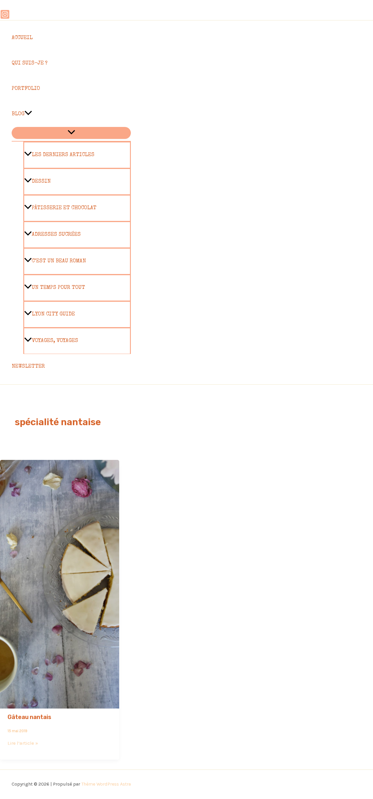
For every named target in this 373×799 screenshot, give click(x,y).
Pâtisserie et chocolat (64, 208)
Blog (18, 114)
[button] (28, 114)
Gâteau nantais (29, 717)
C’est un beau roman (59, 261)
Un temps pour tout (58, 287)
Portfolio (26, 88)
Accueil (22, 38)
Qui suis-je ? (29, 63)
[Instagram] (5, 17)
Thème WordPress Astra (106, 784)
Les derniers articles (63, 155)
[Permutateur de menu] (71, 133)
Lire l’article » (23, 743)
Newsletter (28, 366)
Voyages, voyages (55, 340)
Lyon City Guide (53, 314)
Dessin (41, 181)
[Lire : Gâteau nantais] (59, 704)
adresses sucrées (56, 234)
